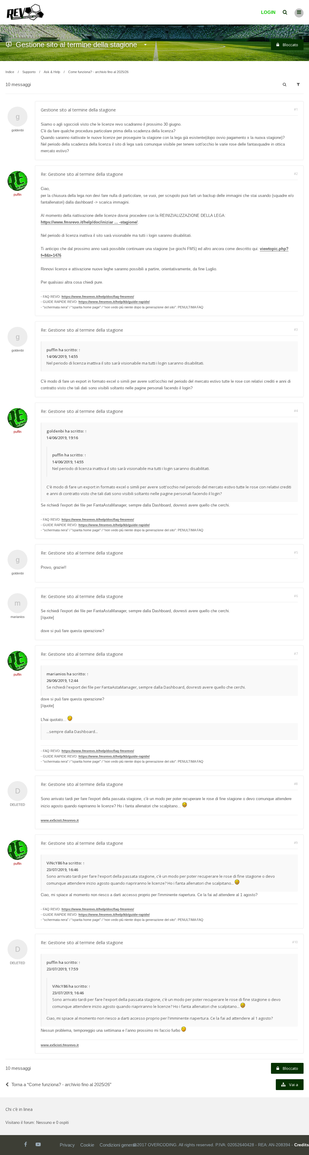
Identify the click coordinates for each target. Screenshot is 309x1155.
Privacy (67, 1144)
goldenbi (17, 130)
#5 (296, 552)
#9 (296, 842)
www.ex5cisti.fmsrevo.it (60, 820)
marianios (18, 617)
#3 (296, 329)
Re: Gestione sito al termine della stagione (82, 174)
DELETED (17, 804)
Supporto (29, 72)
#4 (296, 410)
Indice (9, 72)
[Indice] (25, 12)
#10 (295, 942)
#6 (296, 596)
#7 (296, 653)
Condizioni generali (118, 1144)
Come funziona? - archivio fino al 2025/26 (98, 72)
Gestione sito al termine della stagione (76, 44)
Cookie (87, 1144)
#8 (296, 783)
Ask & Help (52, 72)
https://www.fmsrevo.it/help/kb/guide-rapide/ (114, 302)
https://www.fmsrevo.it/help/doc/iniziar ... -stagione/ (89, 222)
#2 (296, 173)
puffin (17, 194)
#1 (296, 109)
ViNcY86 (54, 863)
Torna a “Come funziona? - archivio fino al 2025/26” (61, 1084)
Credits (301, 1144)
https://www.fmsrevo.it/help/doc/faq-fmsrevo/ (98, 296)
